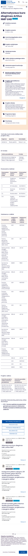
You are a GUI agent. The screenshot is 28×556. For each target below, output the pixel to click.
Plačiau (23, 460)
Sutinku (23, 552)
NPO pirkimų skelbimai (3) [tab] (13, 421)
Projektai (10, 7)
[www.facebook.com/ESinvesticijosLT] (13, 534)
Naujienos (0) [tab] (13, 431)
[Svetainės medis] (15, 534)
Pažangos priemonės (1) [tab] (13, 427)
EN (26, 2)
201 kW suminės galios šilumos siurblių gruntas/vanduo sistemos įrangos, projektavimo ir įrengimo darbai (13, 506)
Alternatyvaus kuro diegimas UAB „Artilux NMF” (12, 446)
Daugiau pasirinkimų (9, 552)
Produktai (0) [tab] (13, 424)
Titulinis (4, 7)
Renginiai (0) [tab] (13, 434)
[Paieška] (19, 2)
